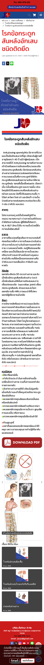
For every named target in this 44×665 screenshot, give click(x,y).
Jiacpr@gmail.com (25, 638)
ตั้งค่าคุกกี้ (14, 660)
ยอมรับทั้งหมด (28, 660)
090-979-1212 (24, 2)
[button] (28, 15)
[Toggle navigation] (41, 15)
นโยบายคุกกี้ (20, 656)
